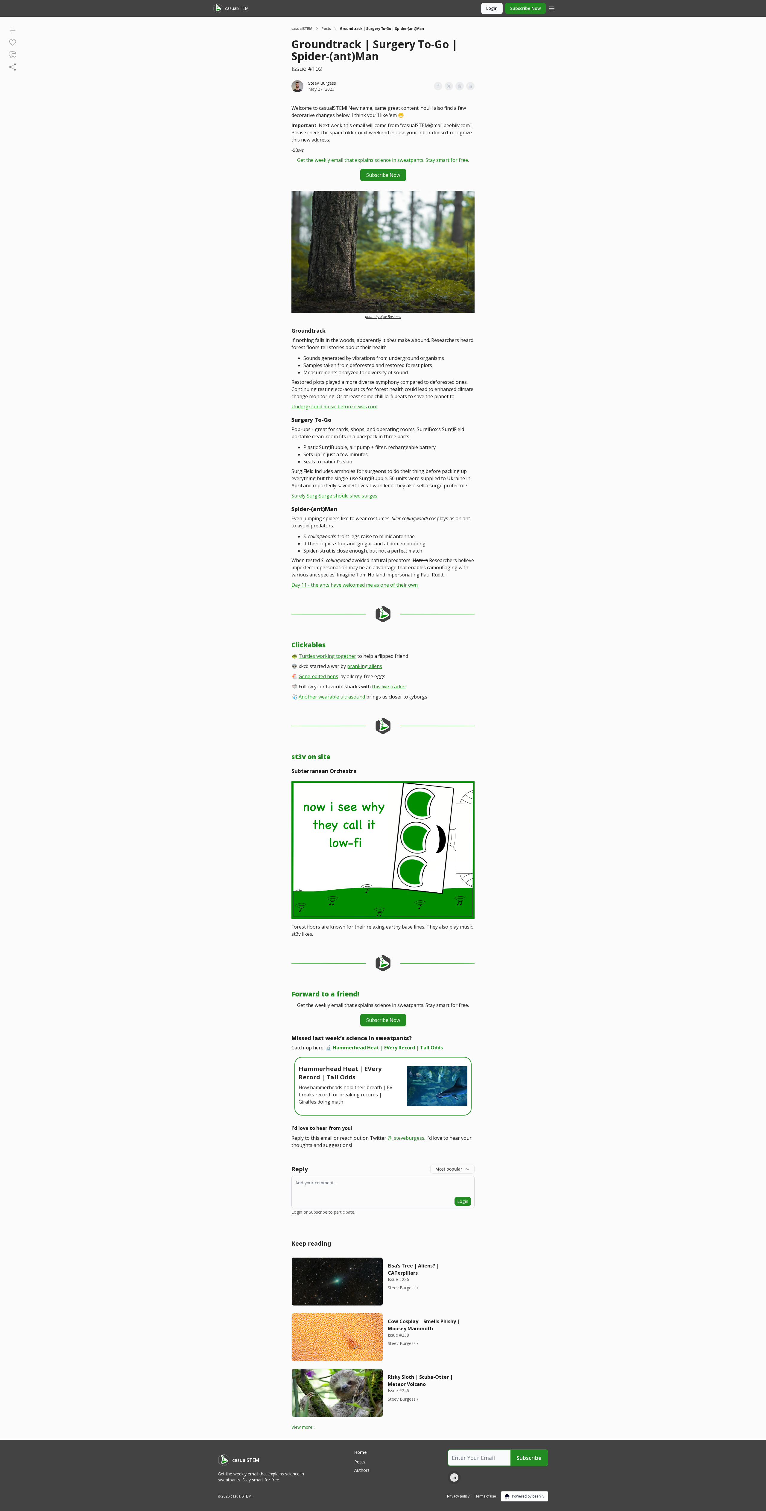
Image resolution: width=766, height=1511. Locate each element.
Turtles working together (327, 656)
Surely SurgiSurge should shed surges (334, 495)
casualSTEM (301, 28)
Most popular (448, 1169)
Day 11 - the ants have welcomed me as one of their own (354, 585)
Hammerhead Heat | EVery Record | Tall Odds (388, 1047)
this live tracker (389, 686)
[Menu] (551, 7)
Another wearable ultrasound (332, 696)
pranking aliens (364, 666)
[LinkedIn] (454, 1477)
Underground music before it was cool (334, 406)
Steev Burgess (322, 83)
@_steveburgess (405, 1138)
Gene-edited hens (318, 676)
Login (492, 8)
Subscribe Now (525, 8)
